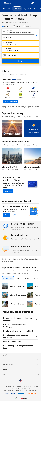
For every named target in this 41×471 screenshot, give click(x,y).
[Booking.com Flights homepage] (6, 3)
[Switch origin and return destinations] (37, 34)
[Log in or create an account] (32, 3)
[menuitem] (6, 8)
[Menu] (38, 3)
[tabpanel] (20, 294)
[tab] (8, 278)
